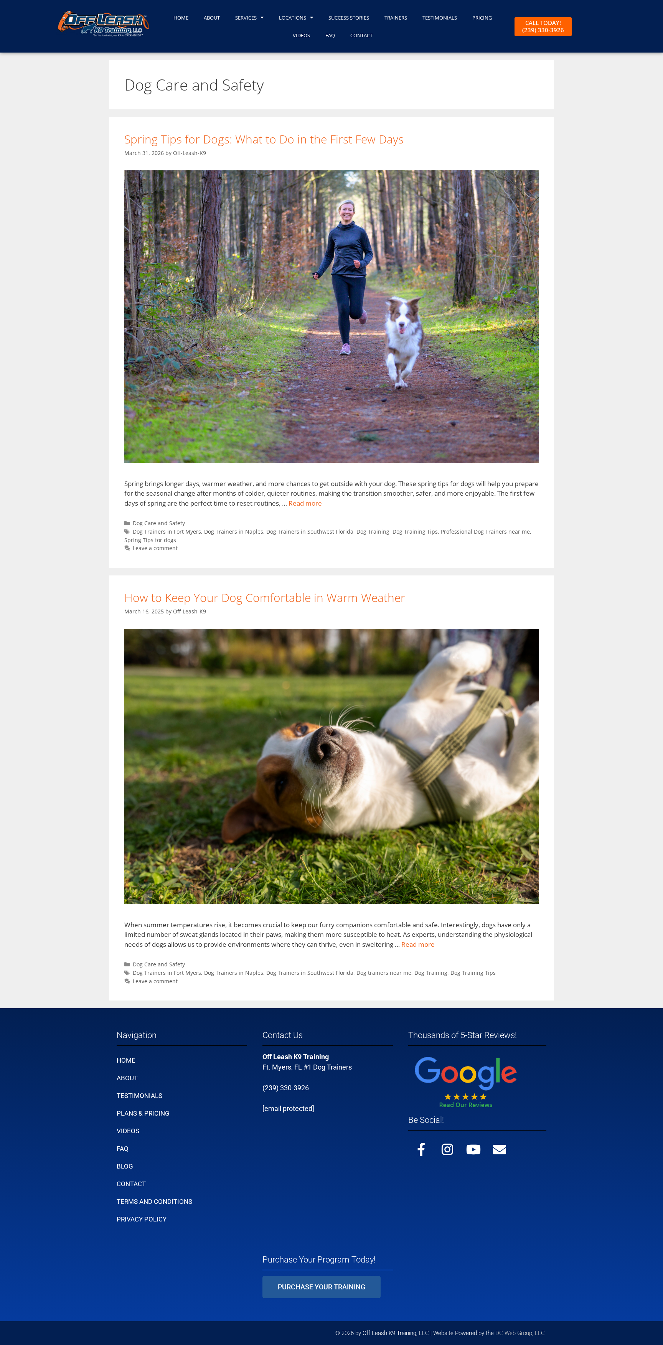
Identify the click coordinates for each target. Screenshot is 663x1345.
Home (180, 17)
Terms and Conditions (154, 1201)
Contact (131, 1184)
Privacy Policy (142, 1219)
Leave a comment (155, 548)
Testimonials (139, 1095)
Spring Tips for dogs (150, 540)
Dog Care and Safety (159, 523)
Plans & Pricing (143, 1113)
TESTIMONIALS (439, 17)
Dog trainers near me (383, 972)
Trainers (395, 17)
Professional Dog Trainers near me (485, 531)
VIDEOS (301, 35)
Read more (305, 503)
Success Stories (348, 17)
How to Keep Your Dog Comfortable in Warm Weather (264, 597)
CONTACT (361, 35)
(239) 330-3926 (285, 1088)
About (127, 1078)
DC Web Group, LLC (520, 1333)
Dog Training (372, 531)
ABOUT (212, 17)
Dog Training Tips (415, 531)
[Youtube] (473, 1149)
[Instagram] (447, 1149)
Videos (128, 1131)
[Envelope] (500, 1149)
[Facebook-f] (421, 1149)
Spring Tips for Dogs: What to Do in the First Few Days (264, 139)
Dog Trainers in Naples (233, 531)
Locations (292, 17)
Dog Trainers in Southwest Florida (309, 531)
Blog (125, 1166)
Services (246, 17)
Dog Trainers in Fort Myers (167, 531)
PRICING (482, 17)
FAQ (330, 35)
